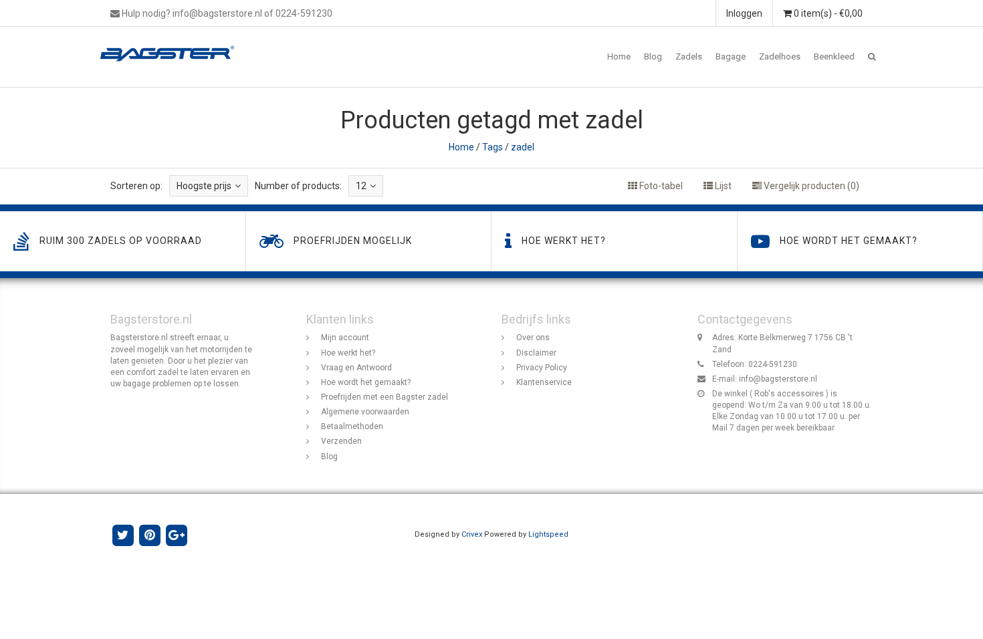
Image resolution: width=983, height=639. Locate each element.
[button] (872, 57)
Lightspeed (548, 534)
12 (361, 185)
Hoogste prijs (204, 185)
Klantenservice (544, 382)
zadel (522, 147)
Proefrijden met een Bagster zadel (384, 397)
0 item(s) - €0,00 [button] (827, 13)
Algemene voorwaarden (365, 411)
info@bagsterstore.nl (778, 379)
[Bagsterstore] (172, 43)
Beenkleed (834, 56)
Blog (653, 56)
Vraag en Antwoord (356, 367)
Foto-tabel (660, 185)
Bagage (731, 56)
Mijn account (345, 337)
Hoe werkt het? (348, 353)
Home (619, 56)
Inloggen (744, 13)
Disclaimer (536, 353)
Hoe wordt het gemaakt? (366, 382)
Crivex (471, 534)
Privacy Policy (541, 367)
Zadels (688, 56)
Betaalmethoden (352, 426)
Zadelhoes (779, 56)
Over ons (533, 337)
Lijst (722, 185)
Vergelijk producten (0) (810, 185)
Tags (492, 147)
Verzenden (341, 441)
